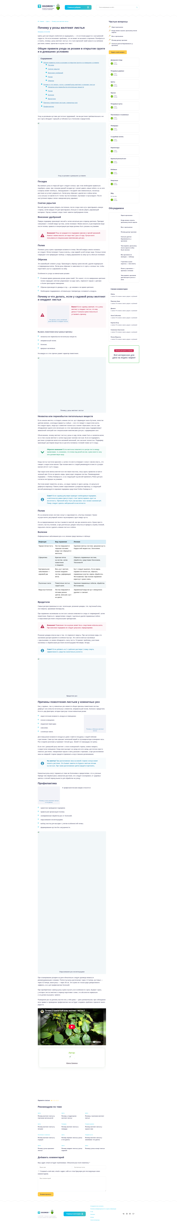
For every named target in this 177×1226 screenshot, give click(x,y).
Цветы (48, 21)
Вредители (52, 99)
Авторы (92, 1217)
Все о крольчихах (117, 36)
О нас (91, 1211)
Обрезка (51, 81)
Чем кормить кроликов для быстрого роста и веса (128, 277)
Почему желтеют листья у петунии (46, 1128)
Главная (42, 21)
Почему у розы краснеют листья (46, 1149)
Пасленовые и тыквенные (44, 1134)
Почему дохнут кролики (119, 40)
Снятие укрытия (54, 69)
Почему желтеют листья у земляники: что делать (93, 1138)
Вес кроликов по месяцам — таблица (127, 256)
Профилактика (48, 106)
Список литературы (95, 1220)
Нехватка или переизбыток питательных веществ (66, 87)
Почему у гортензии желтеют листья (94, 1117)
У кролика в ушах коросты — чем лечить (128, 262)
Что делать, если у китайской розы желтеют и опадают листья (58, 320)
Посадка (51, 65)
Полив (50, 77)
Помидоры (63, 1124)
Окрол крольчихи (117, 27)
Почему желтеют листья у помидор (69, 1128)
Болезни (51, 95)
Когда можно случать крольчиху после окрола (124, 31)
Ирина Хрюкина (72, 1063)
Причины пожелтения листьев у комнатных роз (60, 103)
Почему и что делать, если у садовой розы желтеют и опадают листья (69, 84)
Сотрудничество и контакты (96, 1206)
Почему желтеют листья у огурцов (46, 1138)
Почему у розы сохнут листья (95, 1148)
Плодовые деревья (89, 1124)
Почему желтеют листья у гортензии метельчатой (46, 1117)
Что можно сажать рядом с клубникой (126, 296)
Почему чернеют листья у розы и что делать (71, 1138)
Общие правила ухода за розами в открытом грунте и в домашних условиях (71, 63)
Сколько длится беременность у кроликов (122, 44)
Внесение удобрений (55, 73)
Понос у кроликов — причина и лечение (127, 269)
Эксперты (92, 1214)
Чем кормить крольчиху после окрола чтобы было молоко (129, 248)
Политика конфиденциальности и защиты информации (103, 1208)
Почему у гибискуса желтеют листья (95, 729)
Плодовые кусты (89, 1134)
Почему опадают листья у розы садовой (71, 1149)
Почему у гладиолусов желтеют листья (68, 1117)
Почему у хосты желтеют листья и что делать (49, 801)
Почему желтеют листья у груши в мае (93, 1128)
